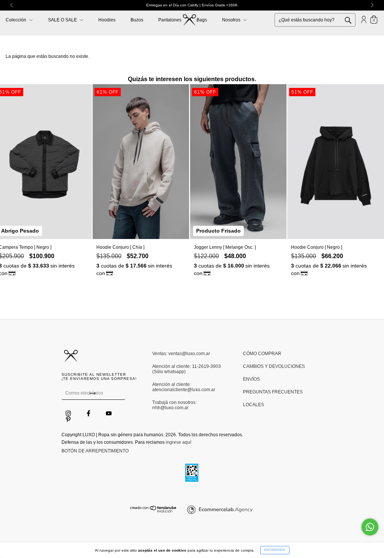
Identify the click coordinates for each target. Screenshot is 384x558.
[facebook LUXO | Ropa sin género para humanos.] (89, 413)
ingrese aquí (178, 442)
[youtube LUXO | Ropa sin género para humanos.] (109, 413)
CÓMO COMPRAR (262, 353)
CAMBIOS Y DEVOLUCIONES (274, 366)
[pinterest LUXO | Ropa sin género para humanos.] (68, 419)
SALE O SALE (63, 20)
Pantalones (170, 20)
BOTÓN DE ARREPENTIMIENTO (95, 451)
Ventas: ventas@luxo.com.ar (181, 353)
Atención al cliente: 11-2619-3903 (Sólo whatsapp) (186, 369)
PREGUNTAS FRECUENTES (273, 392)
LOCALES (253, 404)
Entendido (274, 550)
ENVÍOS (251, 379)
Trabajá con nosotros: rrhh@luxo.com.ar (174, 405)
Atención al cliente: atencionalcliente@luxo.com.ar (183, 387)
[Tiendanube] (153, 511)
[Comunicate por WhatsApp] (370, 527)
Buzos (136, 20)
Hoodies (107, 20)
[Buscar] (353, 20)
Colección (16, 20)
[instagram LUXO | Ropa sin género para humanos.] (69, 413)
